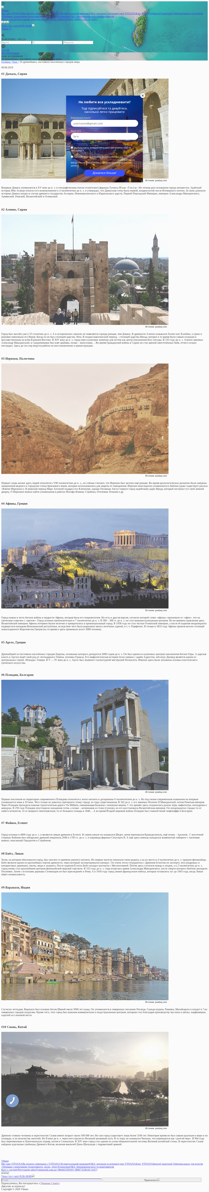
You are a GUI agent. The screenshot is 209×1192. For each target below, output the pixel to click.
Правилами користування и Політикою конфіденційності (102, 158)
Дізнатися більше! (104, 173)
